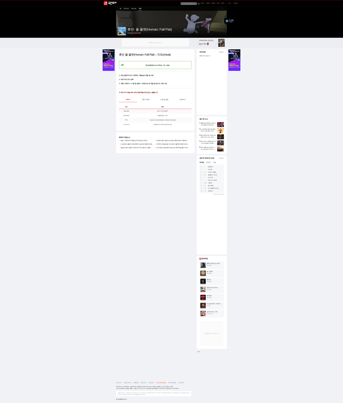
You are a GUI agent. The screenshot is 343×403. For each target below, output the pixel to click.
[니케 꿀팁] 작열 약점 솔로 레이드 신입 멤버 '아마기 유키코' (208, 131)
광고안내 (143, 382)
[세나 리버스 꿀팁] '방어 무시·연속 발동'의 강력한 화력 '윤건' (208, 143)
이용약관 (151, 382)
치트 (140, 8)
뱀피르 (210, 183)
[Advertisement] (155, 43)
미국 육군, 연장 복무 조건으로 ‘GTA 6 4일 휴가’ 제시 (172, 147)
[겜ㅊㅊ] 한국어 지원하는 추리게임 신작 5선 (134, 140)
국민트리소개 (127, 382)
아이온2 (210, 169)
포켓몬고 (210, 191)
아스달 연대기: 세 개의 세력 (214, 304)
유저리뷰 (126, 8)
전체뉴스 (203, 3)
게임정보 (208, 3)
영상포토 (133, 8)
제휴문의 (136, 382)
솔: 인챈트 (210, 185)
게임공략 (213, 3)
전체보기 (221, 52)
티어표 (218, 3)
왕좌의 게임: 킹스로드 (213, 263)
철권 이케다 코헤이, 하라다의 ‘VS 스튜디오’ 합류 (135, 147)
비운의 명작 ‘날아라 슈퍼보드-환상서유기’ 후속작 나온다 (174, 140)
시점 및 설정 (164, 99)
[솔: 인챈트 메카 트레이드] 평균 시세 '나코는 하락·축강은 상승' (208, 137)
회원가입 (236, 3)
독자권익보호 (172, 382)
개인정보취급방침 (161, 382)
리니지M (210, 177)
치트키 (128, 99)
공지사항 (181, 382)
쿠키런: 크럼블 (212, 172)
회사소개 (118, 382)
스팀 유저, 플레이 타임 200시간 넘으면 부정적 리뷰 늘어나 (138, 144)
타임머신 (182, 99)
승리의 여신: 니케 (212, 311)
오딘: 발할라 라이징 (213, 188)
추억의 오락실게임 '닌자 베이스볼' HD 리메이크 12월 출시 (174, 144)
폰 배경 (222, 3)
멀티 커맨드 (146, 99)
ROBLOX (210, 166)
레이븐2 (209, 295)
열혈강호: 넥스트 (212, 175)
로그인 (229, 3)
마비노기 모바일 (212, 180)
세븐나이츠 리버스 (212, 287)
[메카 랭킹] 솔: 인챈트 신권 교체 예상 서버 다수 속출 (208, 149)
